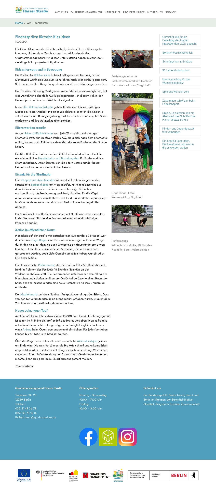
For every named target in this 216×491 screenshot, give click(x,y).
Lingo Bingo (38, 240)
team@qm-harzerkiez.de (40, 417)
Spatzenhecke (39, 184)
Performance (46, 265)
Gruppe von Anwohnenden (38, 180)
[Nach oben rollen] (208, 483)
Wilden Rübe (42, 75)
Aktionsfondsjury (87, 341)
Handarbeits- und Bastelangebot (58, 158)
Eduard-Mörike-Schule (38, 133)
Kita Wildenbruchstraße (38, 107)
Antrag (27, 329)
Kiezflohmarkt (29, 294)
